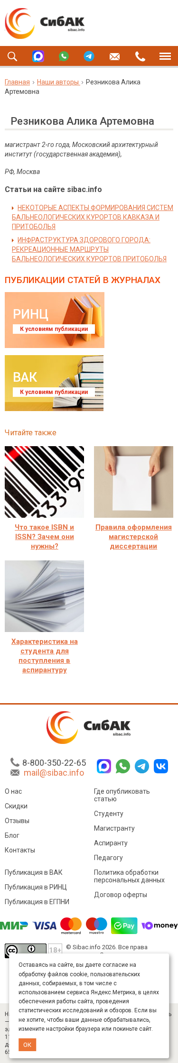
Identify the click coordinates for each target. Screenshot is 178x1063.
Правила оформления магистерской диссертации (133, 536)
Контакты (20, 850)
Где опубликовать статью (122, 795)
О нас (13, 791)
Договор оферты (120, 894)
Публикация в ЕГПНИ (37, 902)
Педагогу (108, 857)
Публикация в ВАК (34, 872)
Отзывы (17, 821)
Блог (12, 835)
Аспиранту (111, 843)
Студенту (108, 813)
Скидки (16, 806)
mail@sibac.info (54, 773)
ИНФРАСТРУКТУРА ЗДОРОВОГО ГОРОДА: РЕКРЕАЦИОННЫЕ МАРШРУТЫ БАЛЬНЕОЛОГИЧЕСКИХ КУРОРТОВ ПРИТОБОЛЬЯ (89, 249)
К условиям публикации (54, 329)
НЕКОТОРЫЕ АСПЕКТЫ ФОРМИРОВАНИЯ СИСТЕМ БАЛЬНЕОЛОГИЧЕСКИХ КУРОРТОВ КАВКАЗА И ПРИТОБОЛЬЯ (92, 217)
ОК (27, 1044)
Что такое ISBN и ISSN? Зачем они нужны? (44, 536)
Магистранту (114, 828)
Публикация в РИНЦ (36, 887)
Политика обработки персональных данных (129, 876)
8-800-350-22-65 (54, 763)
